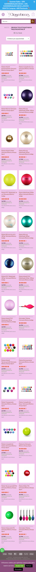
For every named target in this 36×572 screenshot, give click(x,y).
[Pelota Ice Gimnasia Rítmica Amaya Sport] (27, 431)
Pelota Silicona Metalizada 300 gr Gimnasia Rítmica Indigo (26, 236)
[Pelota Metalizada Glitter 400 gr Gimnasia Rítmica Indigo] (27, 179)
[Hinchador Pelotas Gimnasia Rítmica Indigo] (27, 305)
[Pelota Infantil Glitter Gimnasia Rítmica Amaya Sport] (9, 137)
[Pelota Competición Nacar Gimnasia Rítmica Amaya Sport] (27, 389)
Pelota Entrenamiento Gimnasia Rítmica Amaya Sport (26, 361)
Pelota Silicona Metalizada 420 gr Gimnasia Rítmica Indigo (26, 152)
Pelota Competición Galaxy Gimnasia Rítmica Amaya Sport (8, 445)
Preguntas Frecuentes (13, 558)
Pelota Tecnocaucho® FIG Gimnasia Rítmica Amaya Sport (9, 487)
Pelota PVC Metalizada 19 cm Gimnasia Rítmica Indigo (9, 194)
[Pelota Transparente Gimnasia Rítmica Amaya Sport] (9, 389)
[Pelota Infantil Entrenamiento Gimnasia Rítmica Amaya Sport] (9, 53)
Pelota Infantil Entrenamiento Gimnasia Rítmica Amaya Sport (8, 68)
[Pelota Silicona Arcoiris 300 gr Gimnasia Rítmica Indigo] (9, 221)
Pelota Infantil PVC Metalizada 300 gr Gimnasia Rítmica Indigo (8, 320)
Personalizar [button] (18, 569)
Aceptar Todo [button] (19, 566)
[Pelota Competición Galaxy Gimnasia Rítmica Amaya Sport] (9, 431)
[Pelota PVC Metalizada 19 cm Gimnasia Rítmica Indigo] (9, 179)
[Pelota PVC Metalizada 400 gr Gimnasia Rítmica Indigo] (9, 263)
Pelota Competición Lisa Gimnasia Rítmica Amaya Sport (26, 68)
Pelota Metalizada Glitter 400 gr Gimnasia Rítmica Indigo (26, 194)
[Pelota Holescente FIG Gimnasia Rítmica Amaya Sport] (9, 515)
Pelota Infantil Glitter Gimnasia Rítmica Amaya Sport (8, 152)
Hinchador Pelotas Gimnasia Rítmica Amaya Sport (26, 529)
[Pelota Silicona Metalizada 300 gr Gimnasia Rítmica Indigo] (27, 221)
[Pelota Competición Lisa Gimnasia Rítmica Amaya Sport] (27, 53)
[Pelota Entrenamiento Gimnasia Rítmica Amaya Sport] (27, 347)
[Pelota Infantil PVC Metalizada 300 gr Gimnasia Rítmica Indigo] (9, 305)
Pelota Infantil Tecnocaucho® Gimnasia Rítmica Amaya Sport (8, 361)
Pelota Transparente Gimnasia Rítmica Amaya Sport (8, 403)
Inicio (6, 27)
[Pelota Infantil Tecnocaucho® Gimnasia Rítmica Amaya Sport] (9, 347)
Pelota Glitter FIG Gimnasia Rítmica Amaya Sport (26, 487)
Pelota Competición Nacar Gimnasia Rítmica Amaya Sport (26, 403)
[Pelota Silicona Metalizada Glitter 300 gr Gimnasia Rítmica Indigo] (27, 95)
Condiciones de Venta (20, 557)
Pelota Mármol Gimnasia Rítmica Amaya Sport (8, 109)
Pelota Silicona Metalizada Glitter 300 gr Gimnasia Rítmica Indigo (26, 110)
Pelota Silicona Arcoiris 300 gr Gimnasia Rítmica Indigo (8, 236)
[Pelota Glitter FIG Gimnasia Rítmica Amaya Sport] (27, 473)
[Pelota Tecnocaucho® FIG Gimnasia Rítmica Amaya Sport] (9, 473)
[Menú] (3, 14)
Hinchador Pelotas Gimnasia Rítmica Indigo (26, 319)
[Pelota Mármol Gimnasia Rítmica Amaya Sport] (9, 95)
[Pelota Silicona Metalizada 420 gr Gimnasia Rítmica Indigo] (27, 137)
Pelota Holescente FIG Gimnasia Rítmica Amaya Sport (8, 529)
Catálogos (26, 558)
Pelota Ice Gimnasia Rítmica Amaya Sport (25, 445)
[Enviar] (33, 21)
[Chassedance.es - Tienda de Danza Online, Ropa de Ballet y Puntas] (18, 14)
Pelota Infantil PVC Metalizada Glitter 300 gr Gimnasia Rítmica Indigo (26, 278)
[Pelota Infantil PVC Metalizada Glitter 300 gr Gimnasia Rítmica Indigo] (27, 263)
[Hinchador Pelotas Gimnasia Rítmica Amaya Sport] (27, 515)
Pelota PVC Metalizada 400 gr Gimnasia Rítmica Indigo (8, 278)
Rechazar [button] (28, 566)
